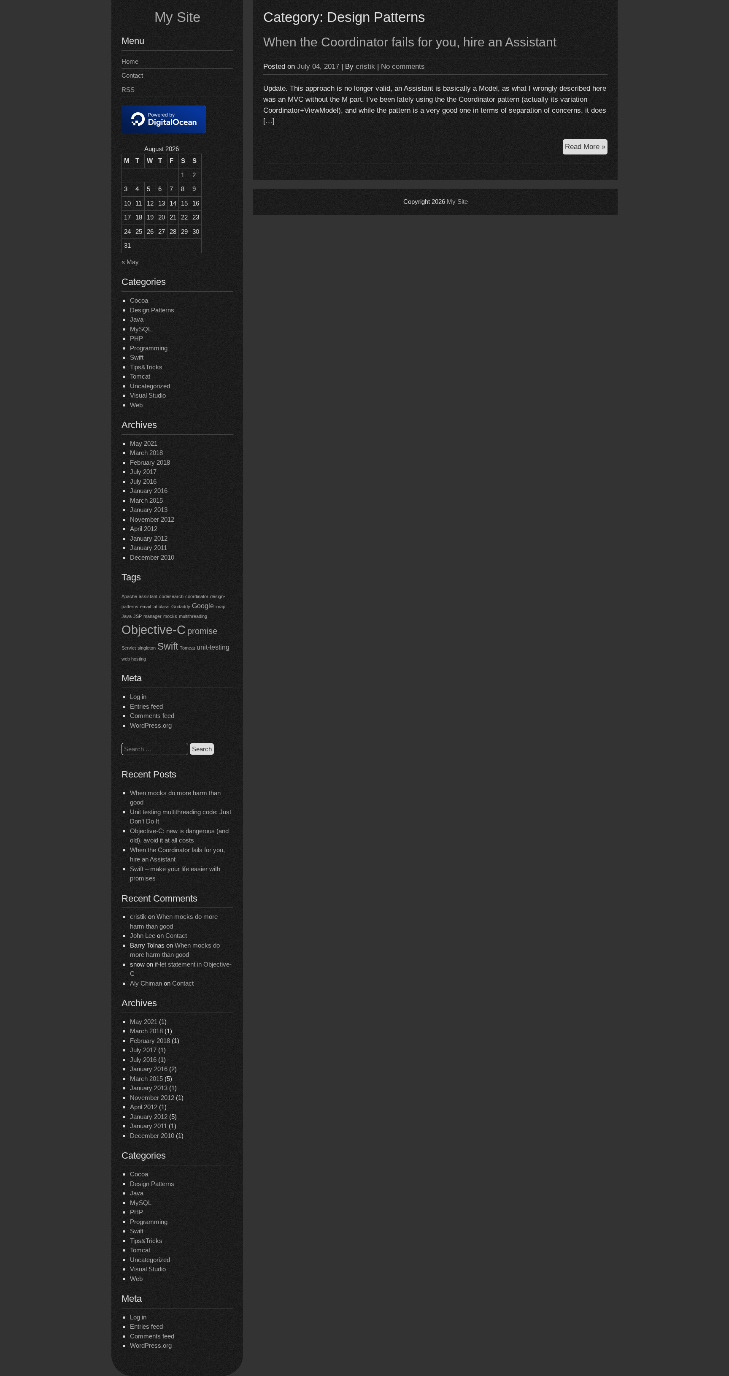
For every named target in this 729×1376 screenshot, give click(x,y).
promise (202, 631)
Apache (129, 596)
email (145, 606)
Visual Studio (148, 395)
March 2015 (146, 500)
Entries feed (146, 706)
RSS (128, 89)
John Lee (142, 935)
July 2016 (143, 481)
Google (203, 605)
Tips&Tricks (146, 367)
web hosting (134, 658)
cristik (138, 916)
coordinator (196, 596)
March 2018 (146, 452)
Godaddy (180, 606)
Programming (148, 348)
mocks (170, 616)
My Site (177, 17)
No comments (403, 66)
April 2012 (143, 528)
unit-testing (213, 647)
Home (130, 61)
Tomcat (140, 376)
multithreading (193, 616)
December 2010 (152, 557)
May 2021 (143, 443)
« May (130, 261)
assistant (148, 596)
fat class (161, 606)
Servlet (129, 647)
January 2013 (148, 509)
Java (136, 319)
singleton (147, 647)
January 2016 (148, 490)
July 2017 (143, 471)
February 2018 (150, 462)
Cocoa (139, 300)
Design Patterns (152, 310)
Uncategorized (150, 386)
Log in (138, 696)
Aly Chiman (146, 983)
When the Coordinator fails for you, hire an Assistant (409, 42)
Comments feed (152, 715)
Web (136, 405)
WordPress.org (151, 725)
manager (152, 616)
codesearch (171, 596)
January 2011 (148, 547)
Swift (136, 357)
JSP (137, 616)
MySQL (140, 329)
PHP (136, 338)
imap (220, 606)
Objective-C (154, 630)
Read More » (586, 148)
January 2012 (148, 538)
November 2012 (152, 519)
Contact (132, 75)
